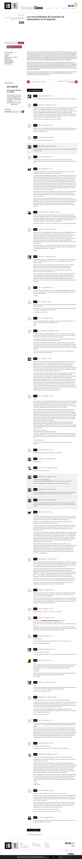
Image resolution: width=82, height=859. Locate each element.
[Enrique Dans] (11, 6)
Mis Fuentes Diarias (36, 844)
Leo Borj (40, 817)
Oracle (22, 19)
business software (11, 17)
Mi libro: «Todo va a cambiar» (10, 57)
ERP (23, 17)
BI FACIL (40, 636)
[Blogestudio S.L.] (69, 850)
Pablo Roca (41, 256)
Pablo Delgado (42, 559)
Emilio (39, 125)
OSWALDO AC (41, 229)
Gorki (39, 168)
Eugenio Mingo (41, 697)
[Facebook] (69, 6)
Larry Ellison (18, 19)
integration (13, 19)
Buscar (21, 43)
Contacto (65, 8)
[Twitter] (71, 6)
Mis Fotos (34, 843)
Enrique (32, 7)
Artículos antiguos (8, 60)
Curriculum (6, 54)
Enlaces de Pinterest (24, 847)
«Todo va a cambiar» (36, 845)
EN (74, 3)
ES (76, 3)
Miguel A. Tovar (42, 467)
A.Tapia (40, 790)
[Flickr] (75, 6)
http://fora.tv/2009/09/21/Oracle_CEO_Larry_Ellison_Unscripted (47, 622)
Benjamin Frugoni (42, 330)
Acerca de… (74, 8)
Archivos (49, 8)
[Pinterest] (73, 6)
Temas (57, 8)
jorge (39, 287)
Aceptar (53, 857)
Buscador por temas (15, 47)
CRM (21, 17)
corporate (17, 17)
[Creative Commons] (70, 853)
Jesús (39, 318)
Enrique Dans (41, 146)
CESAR (39, 608)
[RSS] (76, 6)
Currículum (47, 843)
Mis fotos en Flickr (8, 62)
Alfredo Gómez (42, 754)
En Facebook (7, 58)
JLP (39, 358)
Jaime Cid (40, 617)
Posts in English (8, 64)
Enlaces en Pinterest (9, 61)
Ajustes (61, 857)
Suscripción (47, 847)
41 (22, 22)
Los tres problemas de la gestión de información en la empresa (45, 18)
